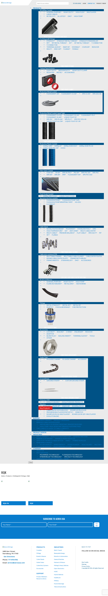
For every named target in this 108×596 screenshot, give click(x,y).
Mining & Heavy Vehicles (61, 565)
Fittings (38, 553)
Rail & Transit (58, 550)
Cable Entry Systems (42, 565)
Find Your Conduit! (51, 141)
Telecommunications (60, 586)
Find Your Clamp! (67, 89)
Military (56, 580)
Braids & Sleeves (41, 556)
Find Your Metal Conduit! (70, 111)
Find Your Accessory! (69, 355)
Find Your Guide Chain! (69, 376)
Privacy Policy (86, 566)
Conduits (39, 550)
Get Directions (9, 557)
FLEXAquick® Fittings (19, 476)
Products (9, 476)
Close (30, 462)
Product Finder (101, 3)
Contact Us (91, 3)
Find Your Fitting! (67, 66)
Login (84, 3)
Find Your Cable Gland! (69, 252)
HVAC (56, 571)
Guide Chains (40, 562)
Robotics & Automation (61, 556)
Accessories (39, 568)
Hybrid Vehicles (58, 574)
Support (40, 573)
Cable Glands (40, 559)
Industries (58, 547)
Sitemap (84, 564)
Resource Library (41, 578)
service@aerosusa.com (16, 563)
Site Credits (85, 562)
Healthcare (57, 577)
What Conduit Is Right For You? (55, 36)
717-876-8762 (77, 3)
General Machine (59, 559)
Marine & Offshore (59, 562)
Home (3, 476)
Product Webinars (41, 576)
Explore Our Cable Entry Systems (73, 277)
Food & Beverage (59, 583)
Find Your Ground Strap (70, 398)
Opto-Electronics (59, 568)
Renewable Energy (59, 553)
